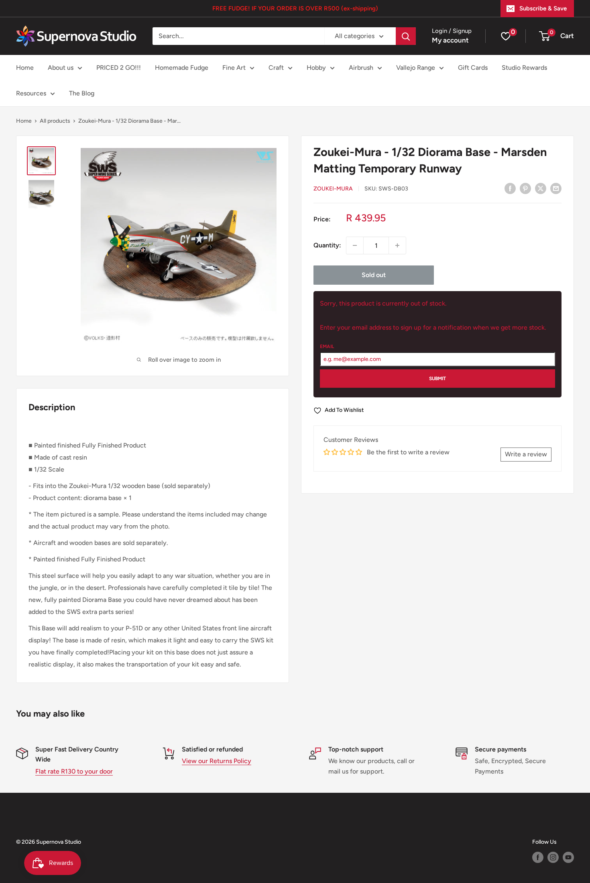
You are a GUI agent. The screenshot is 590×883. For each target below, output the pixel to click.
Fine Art (234, 67)
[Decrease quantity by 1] (354, 245)
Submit (437, 378)
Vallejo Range (415, 67)
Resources (31, 93)
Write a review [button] (526, 454)
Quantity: (327, 245)
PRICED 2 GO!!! (118, 67)
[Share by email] (556, 188)
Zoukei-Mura (333, 188)
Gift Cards (473, 67)
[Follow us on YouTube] (568, 857)
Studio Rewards (524, 67)
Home (25, 67)
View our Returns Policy (216, 761)
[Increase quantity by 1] (397, 245)
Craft (276, 67)
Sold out (374, 275)
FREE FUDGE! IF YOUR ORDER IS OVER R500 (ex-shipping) (295, 8)
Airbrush (361, 67)
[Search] (406, 36)
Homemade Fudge (181, 67)
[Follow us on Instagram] (553, 857)
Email (327, 346)
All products (55, 120)
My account (450, 40)
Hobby (316, 67)
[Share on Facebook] (510, 188)
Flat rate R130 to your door (74, 771)
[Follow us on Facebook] (537, 857)
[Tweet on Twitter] (540, 188)
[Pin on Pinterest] (525, 188)
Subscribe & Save (543, 8)
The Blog (81, 93)
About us (60, 67)
